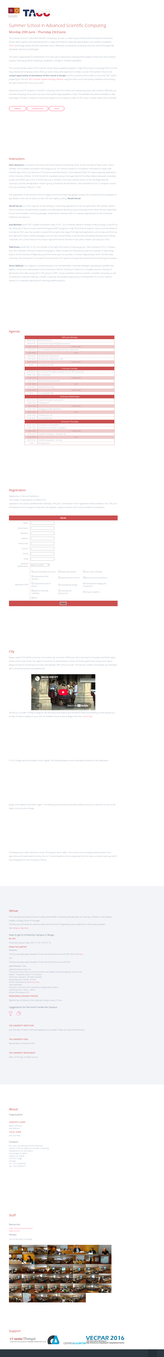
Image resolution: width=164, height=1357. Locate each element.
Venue (125, 12)
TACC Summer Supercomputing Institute (46, 79)
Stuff (143, 12)
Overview (65, 12)
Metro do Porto (33, 982)
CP (28, 992)
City (117, 12)
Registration (105, 12)
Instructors (79, 12)
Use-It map (87, 716)
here (81, 954)
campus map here (20, 928)
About (135, 12)
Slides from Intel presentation (21, 1228)
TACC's (11, 45)
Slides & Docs (14, 1231)
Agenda (92, 12)
